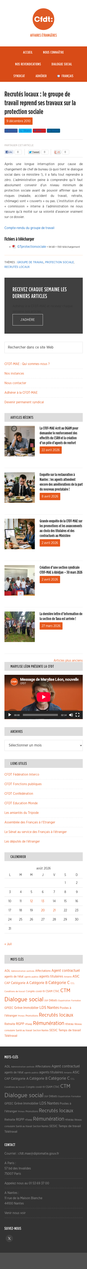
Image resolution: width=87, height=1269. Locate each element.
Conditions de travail (14, 991)
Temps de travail (69, 1030)
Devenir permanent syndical (24, 402)
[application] (43, 697)
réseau (69, 1024)
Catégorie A (20, 983)
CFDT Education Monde (21, 803)
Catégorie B (38, 983)
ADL (7, 970)
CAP (7, 983)
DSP (46, 1000)
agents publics (31, 977)
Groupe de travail (30, 262)
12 (31, 901)
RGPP (20, 1024)
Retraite (9, 1024)
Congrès (30, 991)
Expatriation (64, 1000)
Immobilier (31, 1007)
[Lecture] (10, 715)
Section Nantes (41, 1030)
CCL (73, 983)
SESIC (53, 1030)
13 (42, 901)
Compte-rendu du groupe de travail (29, 228)
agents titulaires (51, 976)
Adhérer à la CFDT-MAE (21, 392)
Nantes (53, 1008)
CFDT (43, 19)
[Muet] (71, 715)
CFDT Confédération (18, 793)
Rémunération (48, 1023)
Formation (76, 1000)
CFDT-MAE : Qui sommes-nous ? (27, 364)
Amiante (68, 977)
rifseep (28, 1024)
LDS (42, 1008)
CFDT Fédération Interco (21, 774)
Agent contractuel (65, 971)
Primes (21, 1016)
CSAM (49, 991)
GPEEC (8, 1007)
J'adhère (27, 319)
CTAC (56, 991)
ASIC (75, 976)
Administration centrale (22, 971)
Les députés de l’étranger (22, 841)
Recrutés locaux (17, 267)
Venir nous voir (15, 1213)
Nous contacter (15, 383)
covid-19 (40, 991)
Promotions (31, 1016)
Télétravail (10, 1035)
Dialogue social (24, 1000)
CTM (65, 990)
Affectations (43, 970)
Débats (53, 1000)
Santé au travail (24, 1030)
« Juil (8, 944)
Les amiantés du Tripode (21, 812)
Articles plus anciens (68, 660)
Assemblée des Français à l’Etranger (29, 822)
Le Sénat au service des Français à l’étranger (35, 832)
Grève (18, 1007)
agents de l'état (13, 976)
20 (43, 910)
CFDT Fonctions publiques (23, 784)
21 (54, 910)
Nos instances (14, 373)
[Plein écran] (77, 715)
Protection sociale (59, 262)
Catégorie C (59, 983)
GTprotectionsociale (31, 246)
